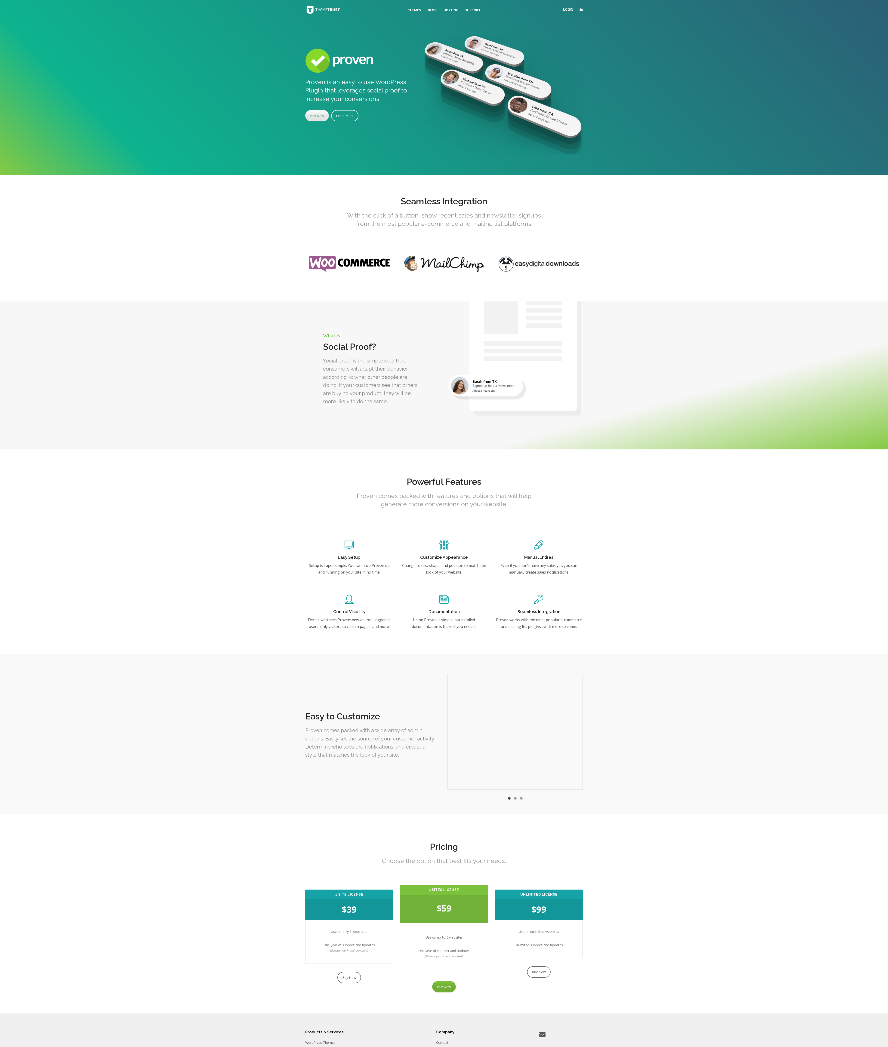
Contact (442, 1042)
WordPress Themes (320, 1042)
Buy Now (317, 116)
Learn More (345, 116)
